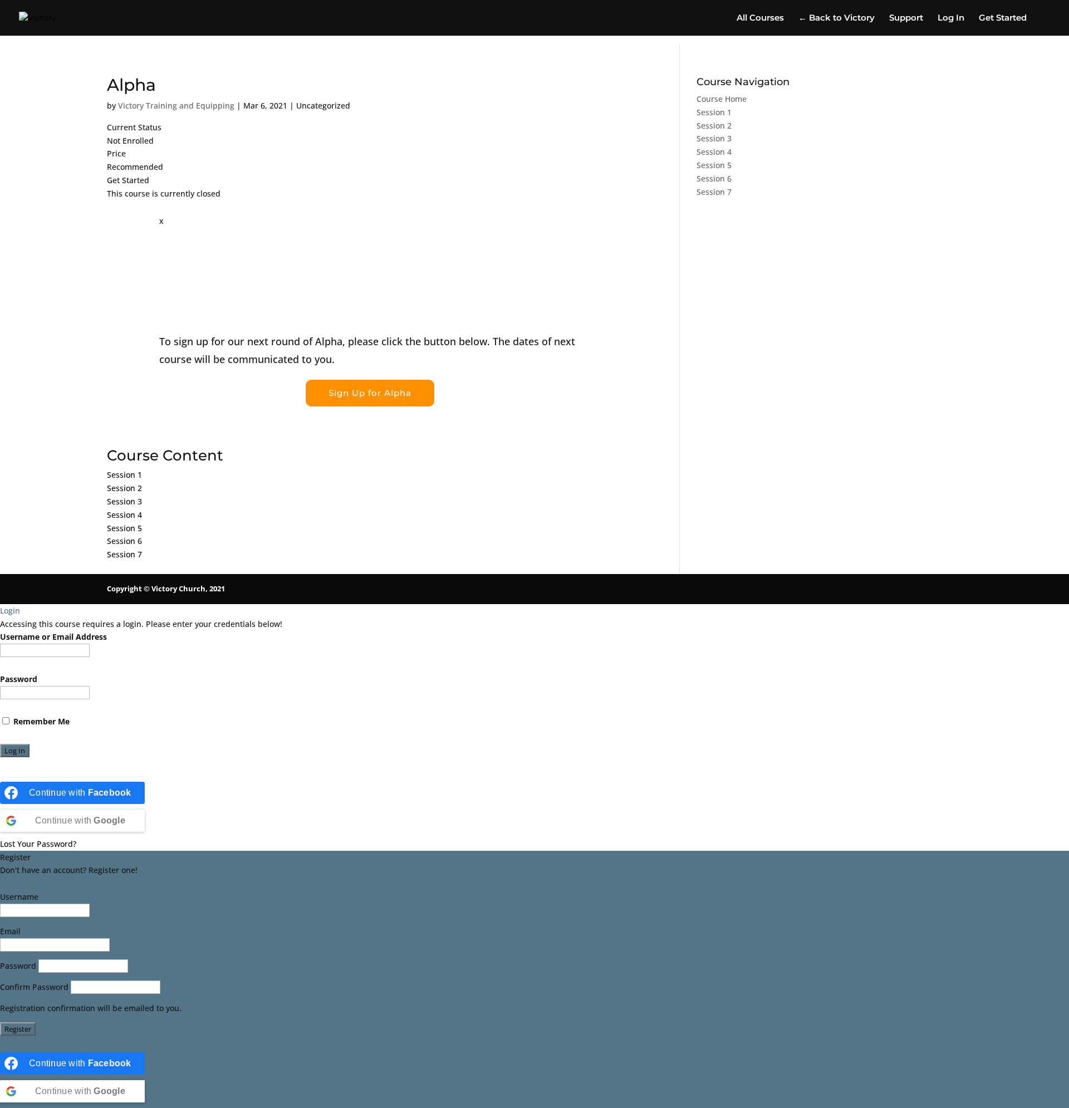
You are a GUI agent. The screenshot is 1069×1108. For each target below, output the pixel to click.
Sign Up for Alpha (369, 393)
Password (18, 679)
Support (906, 18)
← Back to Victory (836, 18)
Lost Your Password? (38, 844)
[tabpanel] (370, 324)
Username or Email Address (53, 636)
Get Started (1003, 18)
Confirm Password (34, 987)
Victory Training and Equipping (176, 105)
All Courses (760, 18)
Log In (951, 18)
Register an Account (37, 883)
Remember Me (40, 721)
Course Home (722, 99)
